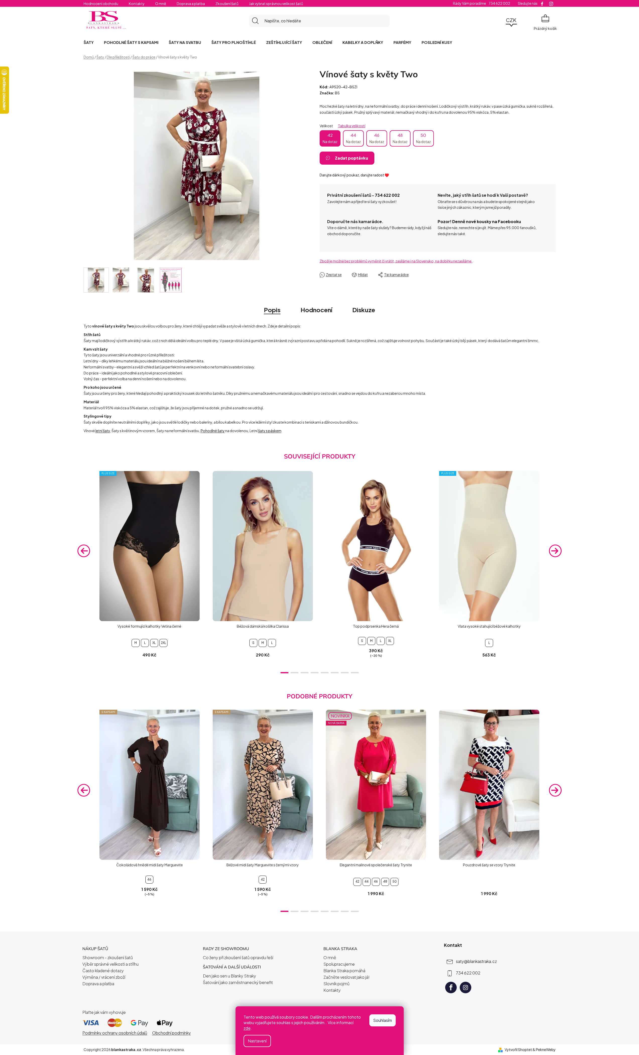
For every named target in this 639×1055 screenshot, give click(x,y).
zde (247, 1028)
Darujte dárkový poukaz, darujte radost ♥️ (354, 175)
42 (330, 138)
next (555, 551)
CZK (511, 20)
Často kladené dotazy (103, 970)
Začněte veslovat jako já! (346, 977)
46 (376, 138)
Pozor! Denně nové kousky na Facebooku (479, 221)
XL (154, 643)
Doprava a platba (191, 3)
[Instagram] (465, 987)
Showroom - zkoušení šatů (107, 957)
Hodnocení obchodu (101, 3)
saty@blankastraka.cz (476, 961)
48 (400, 138)
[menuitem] (89, 42)
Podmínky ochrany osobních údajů (114, 1032)
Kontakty (137, 3)
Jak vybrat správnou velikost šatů (276, 3)
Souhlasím (382, 1020)
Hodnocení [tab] (316, 309)
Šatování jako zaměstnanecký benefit (238, 982)
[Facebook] (451, 987)
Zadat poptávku (351, 158)
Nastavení (257, 1040)
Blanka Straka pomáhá (344, 970)
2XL (163, 643)
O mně (160, 3)
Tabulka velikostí (351, 125)
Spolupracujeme (339, 964)
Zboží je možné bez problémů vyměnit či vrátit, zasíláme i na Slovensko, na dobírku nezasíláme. (396, 261)
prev (84, 551)
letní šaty (102, 430)
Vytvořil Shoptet (518, 1049)
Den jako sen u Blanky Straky (229, 975)
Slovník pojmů (336, 983)
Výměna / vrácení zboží (103, 977)
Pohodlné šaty (213, 430)
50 (423, 138)
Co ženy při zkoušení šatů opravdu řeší (238, 957)
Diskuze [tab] (363, 309)
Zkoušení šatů (227, 3)
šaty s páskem (269, 430)
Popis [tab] (272, 309)
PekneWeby (546, 1049)
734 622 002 (387, 195)
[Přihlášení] (497, 21)
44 (353, 138)
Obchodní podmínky (171, 1032)
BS (337, 93)
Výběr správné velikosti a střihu (110, 964)
